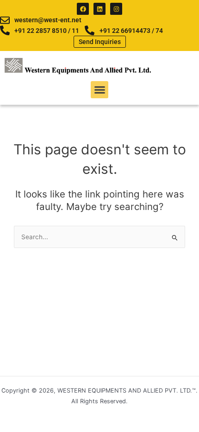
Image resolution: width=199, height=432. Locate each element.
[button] (99, 90)
